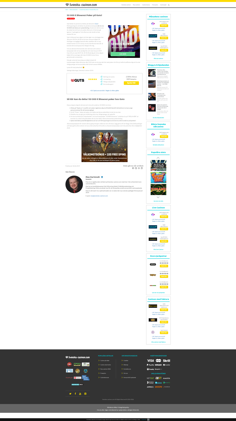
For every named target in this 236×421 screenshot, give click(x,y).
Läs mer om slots (158, 201)
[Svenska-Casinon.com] (82, 5)
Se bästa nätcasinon (158, 145)
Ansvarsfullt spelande (130, 377)
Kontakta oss (127, 369)
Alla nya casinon (158, 58)
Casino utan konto (105, 365)
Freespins (103, 373)
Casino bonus (146, 5)
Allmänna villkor (112, 407)
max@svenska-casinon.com (99, 196)
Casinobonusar (104, 377)
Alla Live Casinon (158, 249)
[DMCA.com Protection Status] (77, 384)
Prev (158, 157)
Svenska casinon (126, 5)
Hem (66, 9)
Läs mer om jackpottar (158, 292)
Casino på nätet (104, 360)
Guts (96, 24)
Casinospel (163, 5)
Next (158, 197)
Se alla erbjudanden (158, 117)
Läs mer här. (144, 419)
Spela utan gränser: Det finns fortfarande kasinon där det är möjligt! (162, 107)
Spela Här (131, 83)
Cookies (126, 360)
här (138, 410)
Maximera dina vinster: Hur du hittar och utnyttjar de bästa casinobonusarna (163, 72)
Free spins (155, 5)
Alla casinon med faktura (158, 342)
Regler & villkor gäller (112, 90)
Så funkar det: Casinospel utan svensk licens (161, 95)
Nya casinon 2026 (105, 369)
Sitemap (126, 365)
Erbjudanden (74, 9)
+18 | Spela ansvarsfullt (97, 90)
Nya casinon (136, 5)
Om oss (126, 373)
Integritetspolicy (123, 407)
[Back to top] (231, 416)
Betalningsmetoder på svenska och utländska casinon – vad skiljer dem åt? (163, 83)
